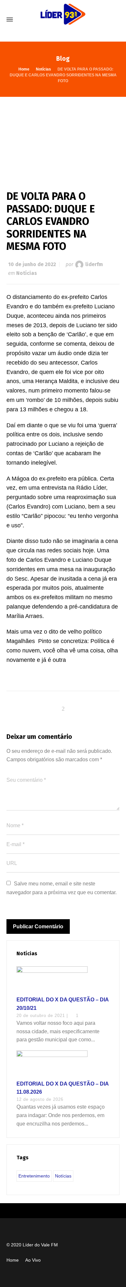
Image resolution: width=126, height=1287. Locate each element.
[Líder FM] (63, 19)
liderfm (94, 264)
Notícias (26, 273)
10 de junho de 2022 (32, 264)
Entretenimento (34, 1175)
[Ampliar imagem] (63, 137)
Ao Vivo (33, 1260)
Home (12, 1260)
